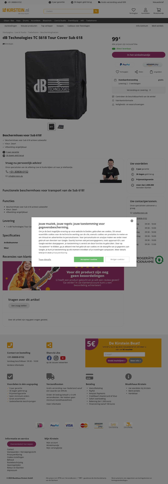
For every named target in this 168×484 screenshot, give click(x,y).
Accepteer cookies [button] (89, 259)
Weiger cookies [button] (117, 259)
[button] (45, 259)
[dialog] (84, 242)
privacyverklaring (59, 252)
